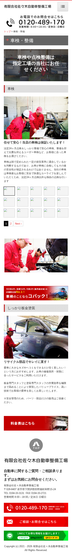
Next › (18, 223)
